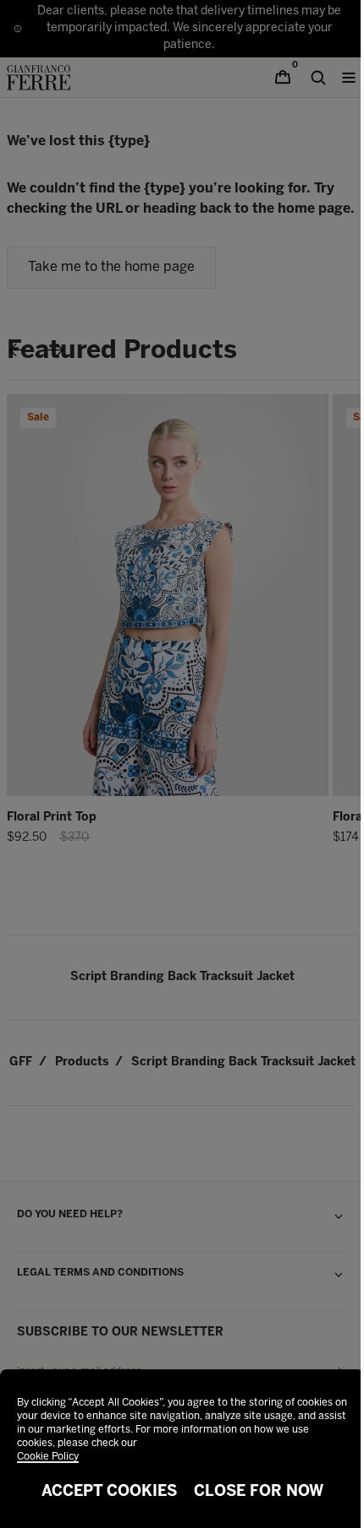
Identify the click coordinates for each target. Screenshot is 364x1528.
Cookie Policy (48, 1456)
